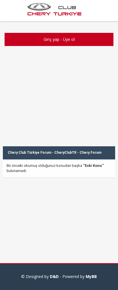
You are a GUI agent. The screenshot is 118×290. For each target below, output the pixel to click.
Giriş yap (51, 39)
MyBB (91, 276)
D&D (54, 276)
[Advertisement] (59, 105)
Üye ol (69, 39)
